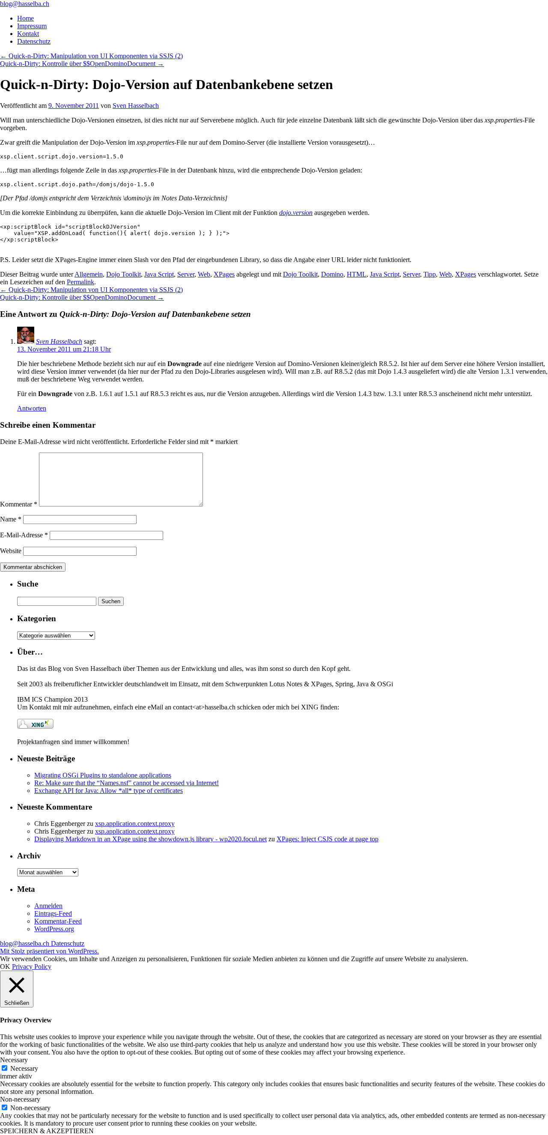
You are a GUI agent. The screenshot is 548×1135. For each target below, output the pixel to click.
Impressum (32, 26)
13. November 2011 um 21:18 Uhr (64, 349)
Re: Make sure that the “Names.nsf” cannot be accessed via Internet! (126, 782)
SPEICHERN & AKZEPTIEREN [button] (47, 1131)
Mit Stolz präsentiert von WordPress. (49, 951)
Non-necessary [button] (20, 1099)
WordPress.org (54, 928)
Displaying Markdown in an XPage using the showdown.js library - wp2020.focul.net (150, 839)
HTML (356, 274)
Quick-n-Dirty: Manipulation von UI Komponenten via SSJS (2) (91, 56)
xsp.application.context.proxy (135, 823)
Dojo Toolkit (123, 274)
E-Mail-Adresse (24, 535)
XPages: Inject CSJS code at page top (327, 839)
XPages (224, 274)
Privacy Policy (31, 966)
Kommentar (18, 504)
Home (25, 18)
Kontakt (28, 33)
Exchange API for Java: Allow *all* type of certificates (108, 790)
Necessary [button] (14, 1060)
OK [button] (5, 966)
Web (204, 274)
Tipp (429, 274)
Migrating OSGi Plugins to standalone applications (102, 775)
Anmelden (48, 905)
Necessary (24, 1068)
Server (185, 274)
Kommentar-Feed (58, 921)
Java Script (159, 274)
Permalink (80, 282)
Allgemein (88, 274)
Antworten (31, 408)
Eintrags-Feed (53, 913)
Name (10, 519)
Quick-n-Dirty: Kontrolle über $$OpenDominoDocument (82, 63)
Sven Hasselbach (136, 105)
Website (10, 550)
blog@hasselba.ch (24, 3)
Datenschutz (34, 41)
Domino (332, 274)
